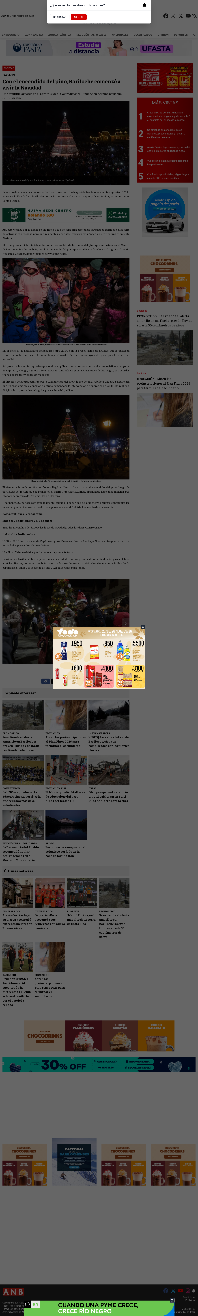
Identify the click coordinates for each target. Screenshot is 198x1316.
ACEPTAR (79, 17)
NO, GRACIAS (59, 17)
